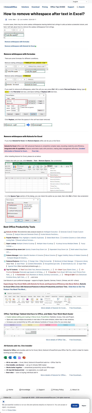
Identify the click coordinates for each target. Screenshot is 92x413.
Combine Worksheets (34, 264)
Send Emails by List (69, 264)
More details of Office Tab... (56, 340)
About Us (75, 390)
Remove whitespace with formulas (17, 42)
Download (35, 7)
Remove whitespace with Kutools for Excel (20, 46)
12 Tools (23, 269)
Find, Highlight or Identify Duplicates (31, 238)
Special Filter (12, 266)
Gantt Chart (72, 269)
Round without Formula (25, 240)
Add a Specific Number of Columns (31, 255)
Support (71, 7)
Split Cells (20, 277)
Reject (84, 405)
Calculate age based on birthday (31, 272)
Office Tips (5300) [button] (57, 7)
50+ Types (61, 269)
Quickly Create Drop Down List (36, 249)
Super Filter (82, 264)
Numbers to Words (36, 275)
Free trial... (36, 151)
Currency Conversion (51, 275)
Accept (75, 405)
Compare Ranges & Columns (16, 258)
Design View (34, 261)
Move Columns (50, 255)
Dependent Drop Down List (59, 249)
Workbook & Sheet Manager (63, 261)
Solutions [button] (25, 7)
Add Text (32, 269)
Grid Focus (23, 261)
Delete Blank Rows (53, 238)
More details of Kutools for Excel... (54, 308)
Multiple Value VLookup (45, 243)
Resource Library (82, 261)
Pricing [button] (45, 7)
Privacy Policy (58, 390)
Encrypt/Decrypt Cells (52, 264)
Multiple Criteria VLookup (25, 243)
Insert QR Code (66, 272)
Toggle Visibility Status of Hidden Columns (72, 255)
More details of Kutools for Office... (54, 375)
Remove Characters (42, 269)
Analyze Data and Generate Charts (26, 234)
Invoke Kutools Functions (49, 234)
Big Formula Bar (46, 261)
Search (82, 7)
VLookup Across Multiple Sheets (67, 243)
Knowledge (25, 390)
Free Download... (75, 308)
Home (11, 390)
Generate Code (65, 232)
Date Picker (21, 264)
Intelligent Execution (51, 232)
